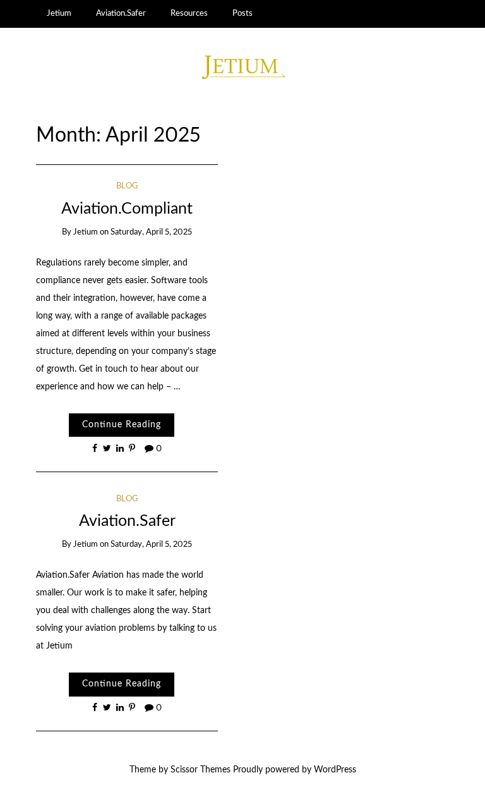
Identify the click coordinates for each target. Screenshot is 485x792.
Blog (127, 186)
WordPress (335, 769)
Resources (189, 13)
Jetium (59, 13)
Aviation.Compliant (127, 209)
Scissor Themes (201, 769)
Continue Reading (121, 424)
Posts (242, 13)
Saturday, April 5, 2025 (151, 232)
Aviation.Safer (121, 13)
